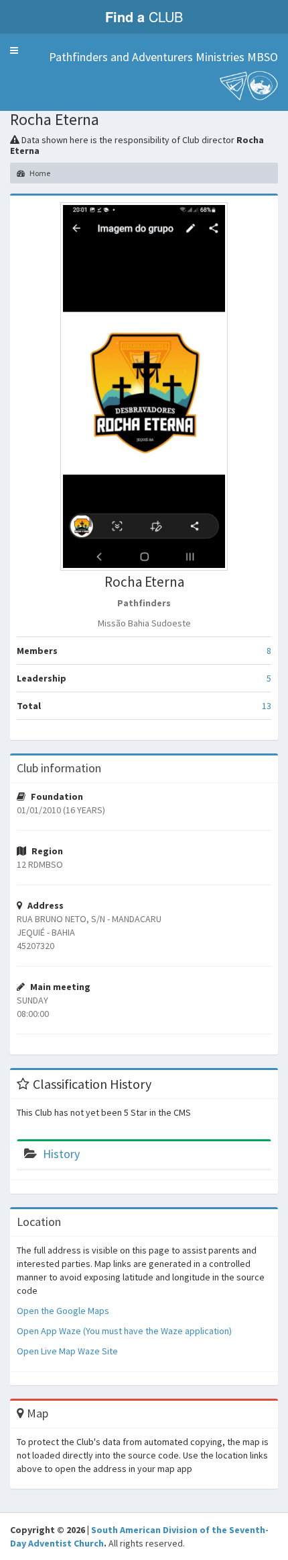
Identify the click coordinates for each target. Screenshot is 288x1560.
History (61, 1153)
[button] (14, 50)
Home (39, 173)
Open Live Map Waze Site (67, 1351)
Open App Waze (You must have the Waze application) (124, 1331)
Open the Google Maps (63, 1311)
